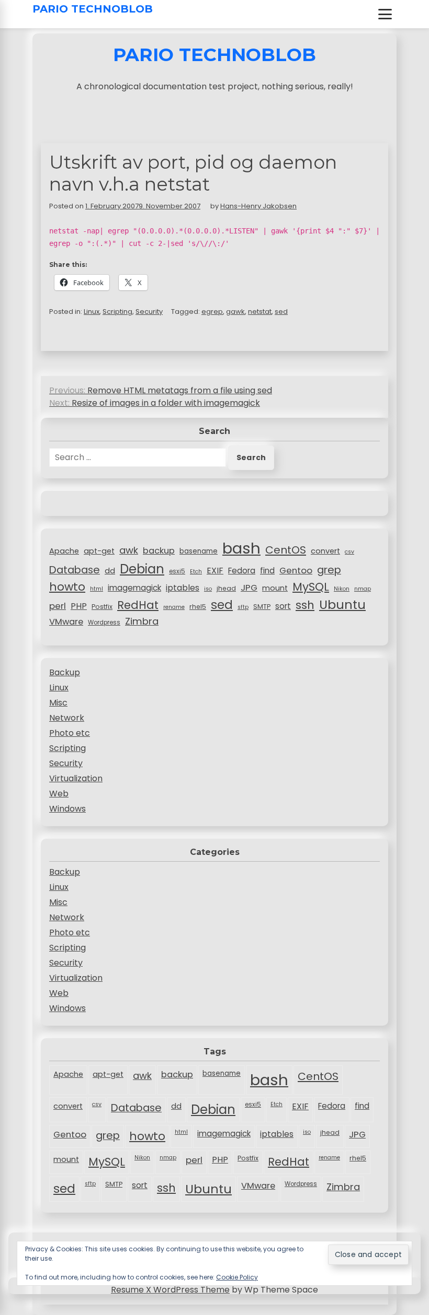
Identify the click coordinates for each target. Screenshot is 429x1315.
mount (275, 588)
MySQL (310, 587)
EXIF (215, 571)
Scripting (117, 311)
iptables (182, 588)
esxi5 (177, 571)
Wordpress (104, 622)
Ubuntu (342, 604)
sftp (243, 607)
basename (198, 551)
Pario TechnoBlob (92, 9)
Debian (142, 569)
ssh (305, 605)
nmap (362, 589)
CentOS (285, 550)
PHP (79, 606)
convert (325, 551)
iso (208, 589)
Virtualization (76, 778)
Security (149, 311)
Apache (64, 551)
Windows (67, 809)
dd (110, 571)
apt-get (99, 551)
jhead (226, 588)
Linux (91, 311)
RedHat (138, 605)
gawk (235, 311)
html (96, 589)
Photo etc (69, 733)
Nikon (341, 589)
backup (159, 551)
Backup (64, 672)
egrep (212, 311)
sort (283, 606)
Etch (196, 572)
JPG (249, 587)
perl (57, 606)
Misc (58, 703)
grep (329, 569)
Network (66, 718)
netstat (260, 311)
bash (241, 548)
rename (174, 607)
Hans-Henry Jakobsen (258, 206)
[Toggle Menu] (385, 14)
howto (67, 586)
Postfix (102, 606)
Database (74, 569)
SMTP (261, 606)
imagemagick (134, 587)
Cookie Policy (237, 1277)
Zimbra (142, 621)
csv (349, 552)
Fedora (241, 570)
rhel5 (197, 606)
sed (281, 311)
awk (128, 550)
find (267, 570)
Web (59, 794)
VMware (66, 622)
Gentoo (295, 570)
